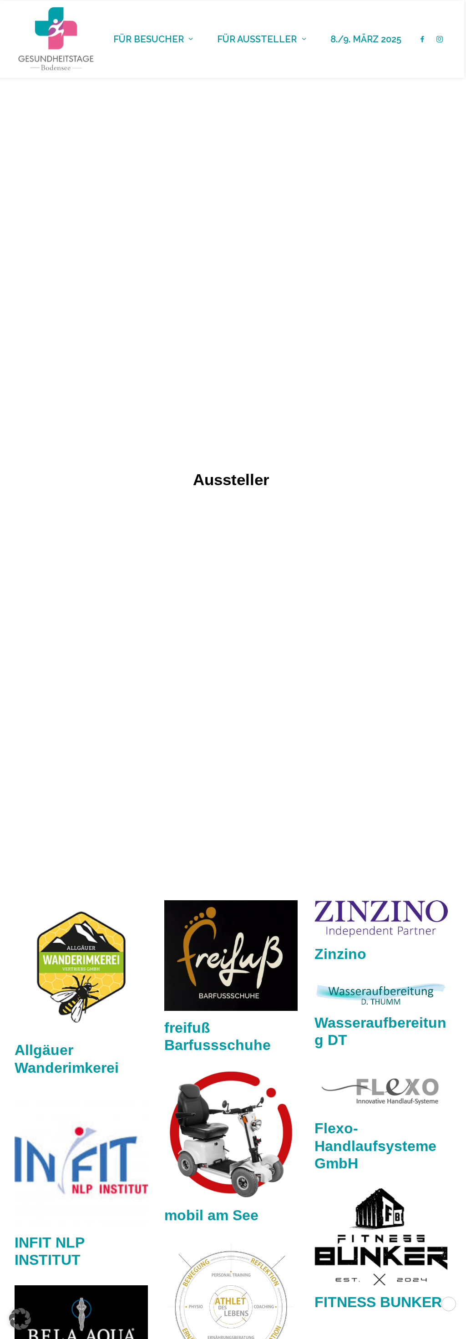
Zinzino (340, 954)
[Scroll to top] (448, 1303)
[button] (81, 966)
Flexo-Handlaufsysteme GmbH (375, 1146)
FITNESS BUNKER (378, 1302)
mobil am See (211, 1215)
